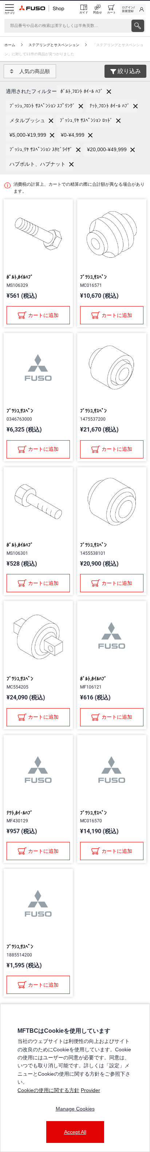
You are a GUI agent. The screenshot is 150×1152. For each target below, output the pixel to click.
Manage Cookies (75, 1109)
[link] (133, 9)
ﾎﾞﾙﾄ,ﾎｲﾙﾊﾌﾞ (20, 277)
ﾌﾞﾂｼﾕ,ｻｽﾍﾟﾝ (93, 277)
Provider (90, 1090)
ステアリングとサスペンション (53, 45)
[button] (83, 91)
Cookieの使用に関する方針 (48, 1090)
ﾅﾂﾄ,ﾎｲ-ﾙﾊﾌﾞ (20, 813)
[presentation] (137, 26)
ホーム (9, 45)
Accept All (75, 1132)
